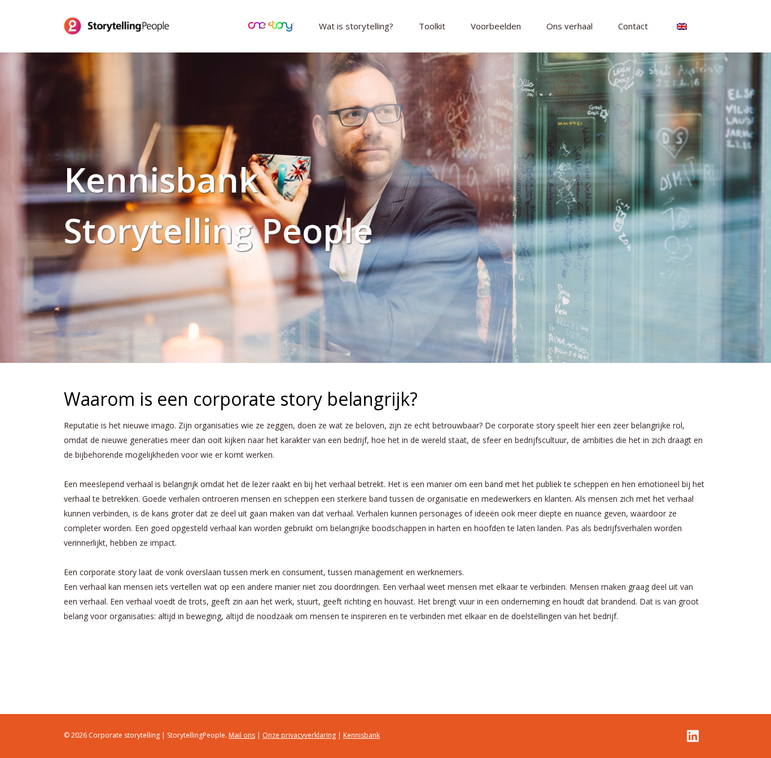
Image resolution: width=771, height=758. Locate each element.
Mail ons (242, 735)
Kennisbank (361, 735)
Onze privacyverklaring (299, 735)
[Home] (116, 26)
